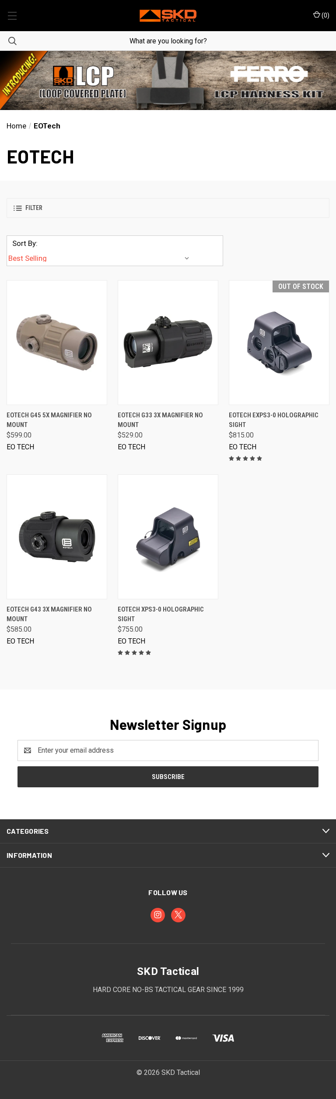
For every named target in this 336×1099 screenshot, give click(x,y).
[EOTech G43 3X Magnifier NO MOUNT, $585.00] (56, 537)
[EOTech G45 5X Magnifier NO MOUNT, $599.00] (56, 342)
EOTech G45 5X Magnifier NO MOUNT (49, 420)
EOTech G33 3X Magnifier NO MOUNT (160, 420)
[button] (168, 80)
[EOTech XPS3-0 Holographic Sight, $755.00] (168, 537)
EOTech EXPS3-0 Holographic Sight (273, 420)
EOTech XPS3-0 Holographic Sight (161, 614)
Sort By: (25, 243)
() (324, 15)
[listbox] (100, 258)
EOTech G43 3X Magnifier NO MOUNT (49, 614)
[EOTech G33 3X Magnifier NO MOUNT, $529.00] (168, 342)
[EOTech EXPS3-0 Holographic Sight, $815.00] (279, 342)
